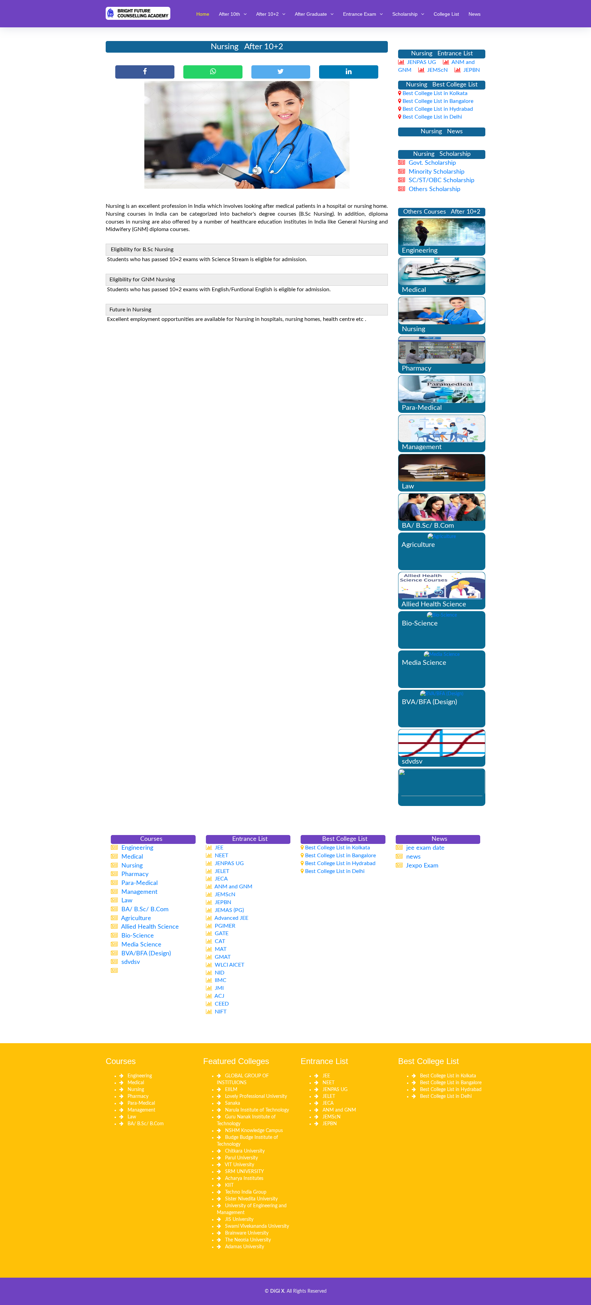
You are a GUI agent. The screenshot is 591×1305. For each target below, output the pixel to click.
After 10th (229, 14)
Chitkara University (245, 1151)
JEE (326, 1076)
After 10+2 (267, 14)
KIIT (229, 1185)
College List (446, 14)
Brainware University (246, 1233)
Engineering (140, 1076)
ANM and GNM (339, 1110)
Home (202, 14)
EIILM (231, 1089)
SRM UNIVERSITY (244, 1171)
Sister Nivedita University (251, 1199)
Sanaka (232, 1103)
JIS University (239, 1219)
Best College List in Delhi (446, 1096)
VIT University (239, 1164)
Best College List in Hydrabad (451, 1089)
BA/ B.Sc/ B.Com (146, 1123)
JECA (328, 1103)
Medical (136, 1082)
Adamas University (244, 1247)
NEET (328, 1082)
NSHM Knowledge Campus (254, 1130)
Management (141, 1110)
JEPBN (330, 1123)
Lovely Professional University (256, 1096)
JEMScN (332, 1117)
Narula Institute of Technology (257, 1110)
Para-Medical (141, 1103)
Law (132, 1117)
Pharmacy (138, 1096)
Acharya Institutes (244, 1178)
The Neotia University (248, 1240)
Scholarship (405, 14)
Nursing (136, 1089)
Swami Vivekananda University (257, 1226)
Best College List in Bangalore (451, 1082)
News (475, 14)
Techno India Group (245, 1192)
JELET (329, 1096)
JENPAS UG (335, 1089)
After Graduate (311, 14)
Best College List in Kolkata (448, 1076)
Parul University (241, 1158)
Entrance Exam (359, 14)
